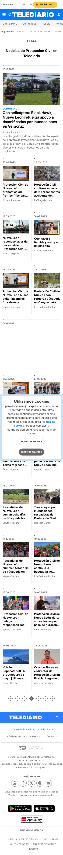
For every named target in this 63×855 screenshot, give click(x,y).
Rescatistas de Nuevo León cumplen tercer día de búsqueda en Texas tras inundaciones (16, 570)
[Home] (33, 14)
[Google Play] (20, 808)
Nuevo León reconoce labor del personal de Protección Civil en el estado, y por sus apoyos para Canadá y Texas (15, 248)
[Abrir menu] (4, 14)
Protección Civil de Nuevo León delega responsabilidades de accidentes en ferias (15, 623)
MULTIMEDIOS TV (19, 844)
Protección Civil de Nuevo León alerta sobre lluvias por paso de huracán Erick (47, 621)
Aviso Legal (46, 729)
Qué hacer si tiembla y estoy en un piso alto (46, 242)
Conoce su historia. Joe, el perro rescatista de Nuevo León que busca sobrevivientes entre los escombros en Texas (47, 468)
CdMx (22, 4)
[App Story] (44, 808)
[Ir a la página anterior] (10, 698)
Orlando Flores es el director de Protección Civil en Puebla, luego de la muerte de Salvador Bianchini (47, 676)
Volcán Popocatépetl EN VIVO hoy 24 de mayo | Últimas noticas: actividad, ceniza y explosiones (15, 678)
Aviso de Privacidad (24, 729)
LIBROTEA (32, 849)
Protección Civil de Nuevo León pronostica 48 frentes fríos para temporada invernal (15, 194)
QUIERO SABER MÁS (31, 441)
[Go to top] (57, 717)
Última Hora (10, 23)
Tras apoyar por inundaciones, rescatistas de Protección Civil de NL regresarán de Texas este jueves (47, 516)
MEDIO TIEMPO (29, 839)
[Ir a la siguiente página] (52, 698)
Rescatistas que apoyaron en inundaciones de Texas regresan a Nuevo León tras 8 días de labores (15, 463)
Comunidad (29, 23)
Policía (46, 23)
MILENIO (12, 839)
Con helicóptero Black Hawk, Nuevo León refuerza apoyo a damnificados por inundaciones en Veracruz (30, 119)
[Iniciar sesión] (58, 14)
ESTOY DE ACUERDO (31, 452)
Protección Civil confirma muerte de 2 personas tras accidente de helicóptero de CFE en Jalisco (47, 194)
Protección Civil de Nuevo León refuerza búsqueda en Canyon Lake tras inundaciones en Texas (47, 300)
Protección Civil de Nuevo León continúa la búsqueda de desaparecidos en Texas (47, 570)
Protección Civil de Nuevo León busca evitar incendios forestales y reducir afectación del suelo (15, 300)
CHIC (45, 839)
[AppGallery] (31, 819)
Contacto (52, 736)
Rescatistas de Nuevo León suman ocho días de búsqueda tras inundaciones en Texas (15, 516)
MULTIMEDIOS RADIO (44, 844)
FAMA (55, 839)
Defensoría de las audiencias (25, 736)
